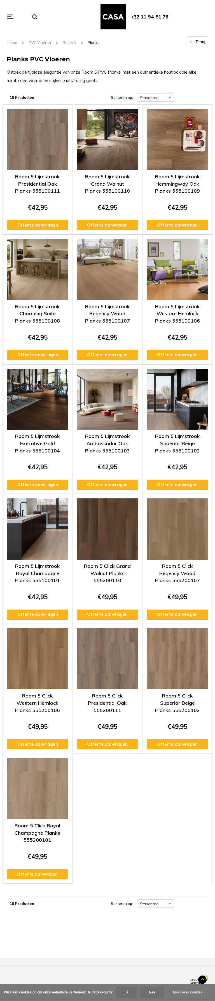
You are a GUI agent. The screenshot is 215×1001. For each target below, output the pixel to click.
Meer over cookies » (189, 992)
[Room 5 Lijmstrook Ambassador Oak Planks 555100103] (107, 399)
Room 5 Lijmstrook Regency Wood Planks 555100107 (107, 313)
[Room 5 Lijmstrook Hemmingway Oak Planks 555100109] (177, 139)
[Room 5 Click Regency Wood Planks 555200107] (177, 529)
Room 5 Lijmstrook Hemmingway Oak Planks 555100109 (177, 183)
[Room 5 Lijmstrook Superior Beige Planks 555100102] (177, 399)
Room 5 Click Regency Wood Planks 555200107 (177, 573)
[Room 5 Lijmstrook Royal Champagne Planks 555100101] (37, 529)
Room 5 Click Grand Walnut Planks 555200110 (107, 573)
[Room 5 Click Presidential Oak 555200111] (107, 659)
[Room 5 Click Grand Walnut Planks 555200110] (107, 529)
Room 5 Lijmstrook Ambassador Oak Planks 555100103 (107, 443)
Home (12, 42)
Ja (126, 992)
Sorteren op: (122, 97)
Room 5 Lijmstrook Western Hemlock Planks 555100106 (177, 313)
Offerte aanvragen (37, 225)
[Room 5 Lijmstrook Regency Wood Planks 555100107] (107, 269)
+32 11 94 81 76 (150, 17)
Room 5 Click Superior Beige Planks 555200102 (177, 702)
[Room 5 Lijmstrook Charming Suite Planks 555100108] (37, 269)
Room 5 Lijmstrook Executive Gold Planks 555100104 (37, 443)
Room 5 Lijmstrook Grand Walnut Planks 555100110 (107, 183)
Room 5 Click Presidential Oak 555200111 (107, 702)
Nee (152, 992)
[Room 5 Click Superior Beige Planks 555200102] (177, 659)
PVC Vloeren (40, 42)
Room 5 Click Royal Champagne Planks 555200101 (37, 832)
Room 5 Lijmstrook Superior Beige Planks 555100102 (177, 443)
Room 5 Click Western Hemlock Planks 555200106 (37, 702)
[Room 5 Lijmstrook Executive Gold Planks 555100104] (37, 399)
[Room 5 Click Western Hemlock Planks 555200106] (37, 659)
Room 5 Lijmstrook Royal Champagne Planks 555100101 (37, 573)
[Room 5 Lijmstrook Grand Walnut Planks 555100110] (107, 139)
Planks (93, 42)
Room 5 (69, 42)
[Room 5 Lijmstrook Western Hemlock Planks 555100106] (177, 269)
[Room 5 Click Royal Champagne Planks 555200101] (37, 788)
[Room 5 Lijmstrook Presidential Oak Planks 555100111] (37, 139)
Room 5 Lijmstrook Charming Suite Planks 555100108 (37, 313)
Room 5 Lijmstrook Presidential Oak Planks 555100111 (37, 183)
